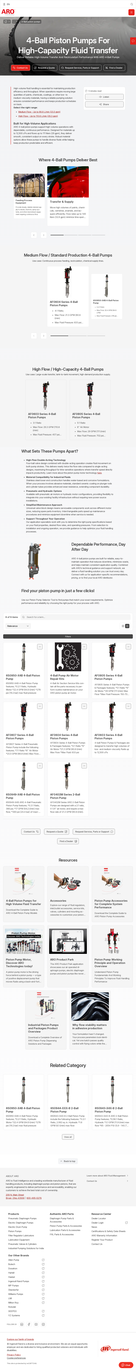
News (94, 1227)
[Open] (131, 12)
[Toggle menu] (39, 646)
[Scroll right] (44, 235)
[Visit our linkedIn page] (21, 1324)
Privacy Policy (14, 1354)
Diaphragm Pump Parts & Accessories (62, 1220)
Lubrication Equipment (18, 1239)
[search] (132, 4)
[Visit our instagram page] (43, 1324)
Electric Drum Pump (17, 1227)
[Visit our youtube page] (36, 1324)
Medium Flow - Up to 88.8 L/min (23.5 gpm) (39, 111)
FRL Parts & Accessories (62, 1234)
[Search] (23, 617)
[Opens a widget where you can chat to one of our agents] (126, 1365)
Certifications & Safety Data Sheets (109, 1231)
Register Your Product (102, 1239)
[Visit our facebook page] (28, 1324)
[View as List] (123, 626)
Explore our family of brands (20, 1339)
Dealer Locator (99, 1218)
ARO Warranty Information (104, 1235)
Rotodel (12, 1307)
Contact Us (97, 1244)
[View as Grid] (127, 626)
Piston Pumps (15, 1231)
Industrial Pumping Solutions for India (26, 1248)
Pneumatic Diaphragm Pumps (22, 1218)
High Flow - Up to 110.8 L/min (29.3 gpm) (38, 116)
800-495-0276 (34, 1198)
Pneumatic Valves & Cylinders (22, 1244)
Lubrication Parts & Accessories (65, 1230)
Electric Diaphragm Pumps (20, 1222)
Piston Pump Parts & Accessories (66, 1226)
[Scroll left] (34, 235)
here (99, 473)
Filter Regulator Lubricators (21, 1235)
